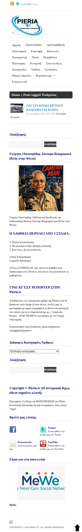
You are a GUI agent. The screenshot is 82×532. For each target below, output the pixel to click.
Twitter (52, 431)
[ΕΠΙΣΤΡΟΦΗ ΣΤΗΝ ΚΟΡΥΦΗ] (77, 530)
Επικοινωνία (19, 81)
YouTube (52, 445)
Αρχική (16, 45)
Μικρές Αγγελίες (21, 75)
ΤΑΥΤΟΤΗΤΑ (33, 45)
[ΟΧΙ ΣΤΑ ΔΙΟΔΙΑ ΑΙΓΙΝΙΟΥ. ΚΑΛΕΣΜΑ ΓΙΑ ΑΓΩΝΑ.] (17, 111)
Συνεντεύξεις (54, 63)
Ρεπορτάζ (35, 63)
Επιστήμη (36, 51)
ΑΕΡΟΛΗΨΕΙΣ (56, 45)
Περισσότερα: (44, 75)
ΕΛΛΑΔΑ (61, 113)
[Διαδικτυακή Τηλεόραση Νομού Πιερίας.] (27, 35)
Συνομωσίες (19, 69)
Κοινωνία (52, 51)
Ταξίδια (35, 69)
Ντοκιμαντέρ (19, 57)
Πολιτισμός (18, 63)
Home (16, 95)
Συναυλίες (51, 69)
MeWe (12, 505)
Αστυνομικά (19, 51)
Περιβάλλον (50, 57)
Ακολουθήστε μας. (29, 4)
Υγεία (35, 57)
